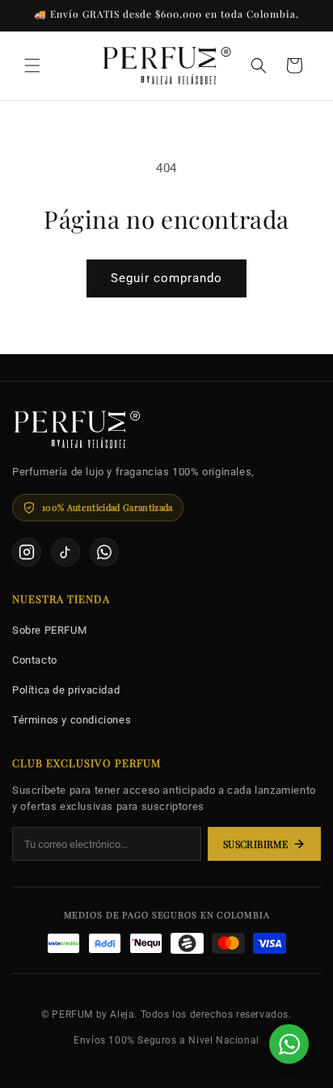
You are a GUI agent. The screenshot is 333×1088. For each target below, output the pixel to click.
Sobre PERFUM (49, 630)
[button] (32, 65)
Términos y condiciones (71, 720)
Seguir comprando (166, 278)
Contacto (34, 660)
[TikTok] (65, 552)
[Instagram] (26, 552)
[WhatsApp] (104, 552)
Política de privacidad (66, 690)
